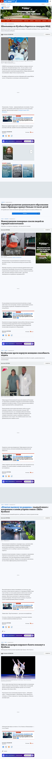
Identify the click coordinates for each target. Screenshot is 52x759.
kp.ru (32, 134)
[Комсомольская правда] (9, 1)
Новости (8, 20)
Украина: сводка (39, 20)
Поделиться (48, 36)
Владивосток (3, 204)
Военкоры (33, 20)
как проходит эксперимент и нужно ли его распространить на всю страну (23, 122)
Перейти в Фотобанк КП (16, 259)
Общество (14, 118)
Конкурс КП (46, 20)
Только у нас (27, 20)
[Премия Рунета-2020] (16, 1)
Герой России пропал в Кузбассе (17, 20)
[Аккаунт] (50, 1)
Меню (2, 1)
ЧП (4, 651)
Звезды (6, 662)
